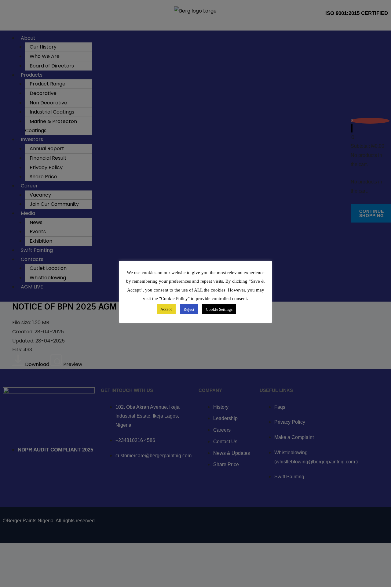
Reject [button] (189, 309)
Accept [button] (166, 309)
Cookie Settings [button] (219, 309)
